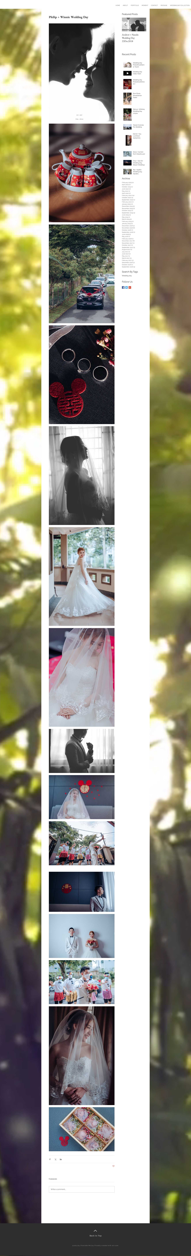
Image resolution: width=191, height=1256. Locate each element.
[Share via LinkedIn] (61, 1159)
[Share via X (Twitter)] (55, 1159)
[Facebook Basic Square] (123, 287)
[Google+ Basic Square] (130, 287)
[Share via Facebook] (50, 1159)
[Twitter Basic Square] (126, 287)
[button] (164, 4)
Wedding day (127, 276)
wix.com (115, 1245)
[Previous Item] (125, 24)
